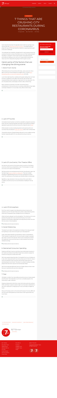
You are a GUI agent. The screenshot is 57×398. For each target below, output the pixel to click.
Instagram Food (19, 346)
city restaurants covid (6, 322)
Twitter (17, 349)
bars (23, 74)
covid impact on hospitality (17, 322)
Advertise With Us (5, 347)
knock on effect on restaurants (16, 173)
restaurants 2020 (5, 324)
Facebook (17, 344)
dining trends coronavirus (28, 322)
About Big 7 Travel (5, 344)
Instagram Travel (19, 347)
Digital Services (5, 346)
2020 (32, 125)
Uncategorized (28, 15)
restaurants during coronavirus (16, 46)
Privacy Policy (4, 354)
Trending (34, 3)
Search (47, 61)
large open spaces (19, 129)
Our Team (4, 349)
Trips (45, 3)
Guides (39, 3)
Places (50, 3)
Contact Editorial (5, 351)
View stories (14, 331)
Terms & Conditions (5, 352)
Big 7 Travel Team (29, 31)
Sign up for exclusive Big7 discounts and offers (45, 47)
